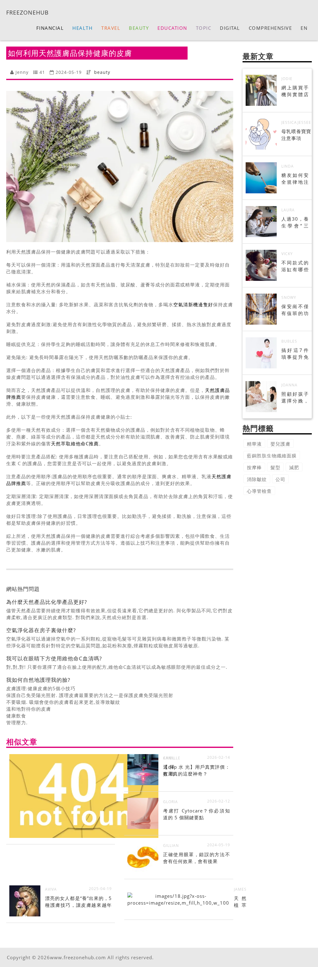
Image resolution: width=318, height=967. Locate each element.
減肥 (294, 467)
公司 (280, 479)
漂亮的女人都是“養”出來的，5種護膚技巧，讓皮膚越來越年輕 (78, 905)
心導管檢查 (259, 491)
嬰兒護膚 (280, 444)
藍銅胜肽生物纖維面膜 (272, 455)
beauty (102, 72)
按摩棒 (254, 467)
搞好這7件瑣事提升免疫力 (295, 357)
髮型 (275, 467)
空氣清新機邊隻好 (193, 304)
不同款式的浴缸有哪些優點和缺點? (295, 269)
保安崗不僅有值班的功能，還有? (295, 313)
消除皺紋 (257, 479)
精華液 (254, 444)
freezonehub (27, 12)
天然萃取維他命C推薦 (75, 443)
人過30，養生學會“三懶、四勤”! (295, 226)
